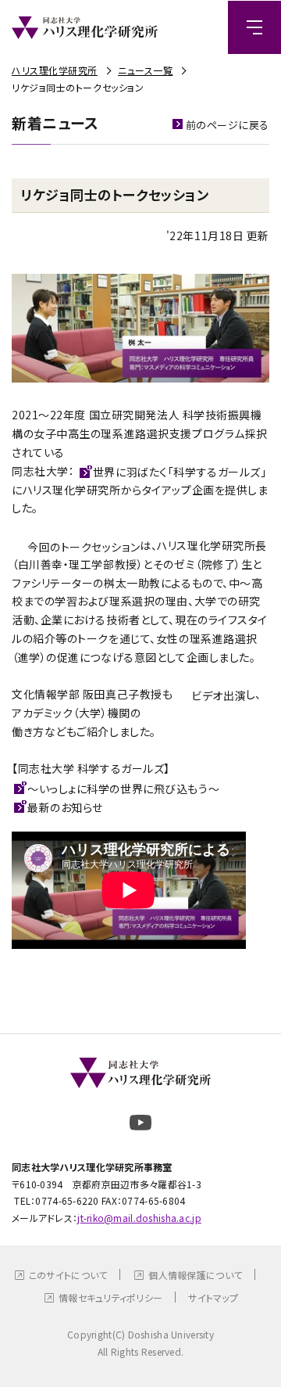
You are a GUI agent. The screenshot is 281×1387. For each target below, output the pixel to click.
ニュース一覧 (145, 70)
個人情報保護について (195, 1274)
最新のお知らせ (65, 807)
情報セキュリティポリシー (110, 1297)
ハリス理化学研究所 (55, 70)
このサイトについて (68, 1274)
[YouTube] (140, 1123)
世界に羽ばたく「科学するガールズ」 (180, 472)
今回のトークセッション (83, 547)
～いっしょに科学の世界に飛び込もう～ (123, 788)
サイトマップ (213, 1297)
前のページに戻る (227, 124)
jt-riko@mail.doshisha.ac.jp (139, 1217)
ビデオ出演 (218, 695)
